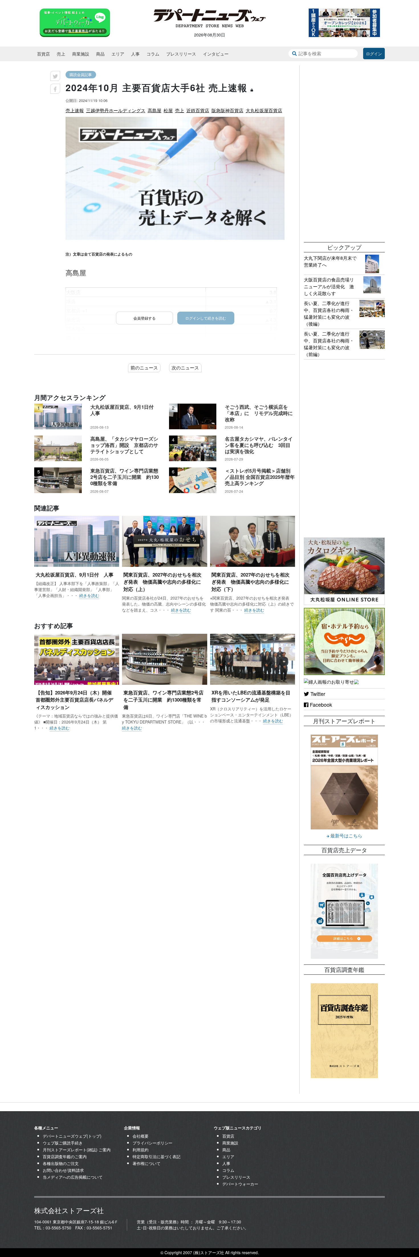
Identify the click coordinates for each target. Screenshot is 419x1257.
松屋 (168, 110)
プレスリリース (181, 54)
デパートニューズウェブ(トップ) (72, 1136)
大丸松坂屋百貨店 (264, 110)
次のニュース (185, 367)
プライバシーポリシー (152, 1143)
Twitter (317, 693)
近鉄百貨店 (197, 110)
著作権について (146, 1163)
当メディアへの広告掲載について (73, 1177)
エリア (117, 54)
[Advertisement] (344, 151)
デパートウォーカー (240, 1184)
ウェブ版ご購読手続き (63, 1143)
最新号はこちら (345, 835)
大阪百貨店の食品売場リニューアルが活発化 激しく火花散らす (329, 286)
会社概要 (141, 1136)
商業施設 (80, 54)
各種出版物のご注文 (61, 1163)
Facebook (320, 704)
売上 (61, 54)
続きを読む (89, 595)
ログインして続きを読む (205, 318)
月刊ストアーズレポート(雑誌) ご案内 (77, 1149)
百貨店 (43, 54)
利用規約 (141, 1149)
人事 (135, 54)
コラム (153, 54)
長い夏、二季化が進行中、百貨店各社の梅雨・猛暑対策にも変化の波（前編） (329, 343)
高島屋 (154, 110)
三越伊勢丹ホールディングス (115, 110)
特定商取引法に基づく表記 (156, 1156)
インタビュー (216, 54)
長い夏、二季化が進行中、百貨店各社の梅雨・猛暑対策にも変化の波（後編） (329, 313)
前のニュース (144, 367)
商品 (100, 54)
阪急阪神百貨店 (227, 110)
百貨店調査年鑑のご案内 (65, 1156)
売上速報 (75, 110)
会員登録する (144, 318)
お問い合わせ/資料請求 (63, 1170)
